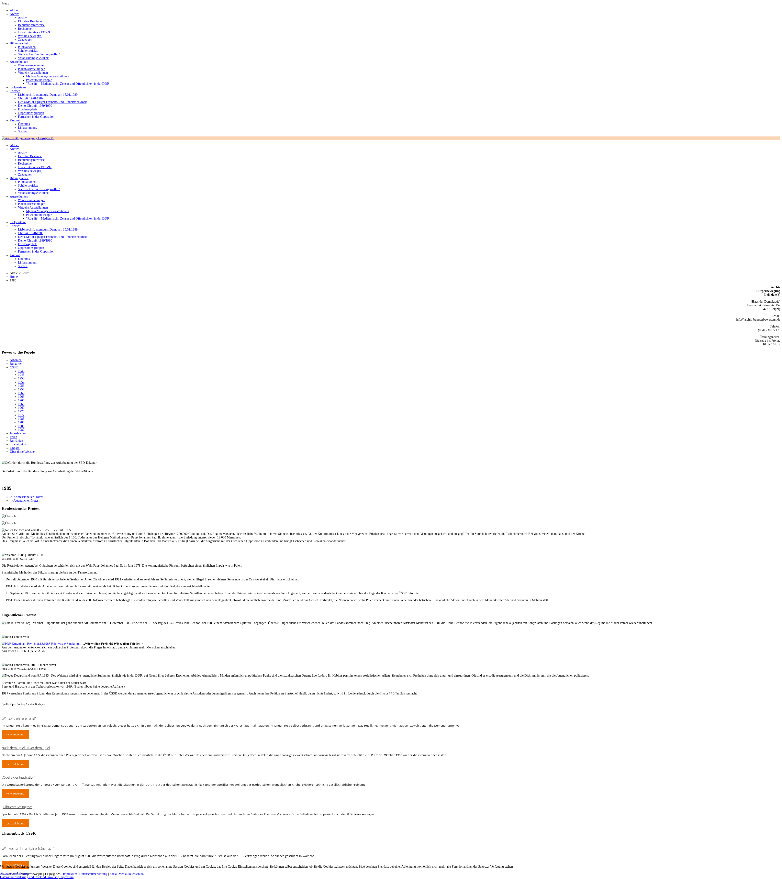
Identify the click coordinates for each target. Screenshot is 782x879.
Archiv (14, 14)
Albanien (16, 360)
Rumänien (16, 440)
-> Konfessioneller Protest (26, 497)
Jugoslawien (18, 433)
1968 (21, 404)
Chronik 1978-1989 (30, 98)
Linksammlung (27, 127)
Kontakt (15, 120)
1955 (21, 389)
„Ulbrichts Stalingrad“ (17, 807)
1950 (21, 378)
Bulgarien (16, 363)
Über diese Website (22, 451)
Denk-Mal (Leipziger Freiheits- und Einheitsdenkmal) (52, 102)
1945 (21, 371)
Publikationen (27, 47)
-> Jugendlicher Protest (24, 500)
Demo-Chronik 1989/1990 (35, 105)
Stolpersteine (18, 87)
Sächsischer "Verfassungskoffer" (39, 54)
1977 (21, 415)
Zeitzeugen (25, 39)
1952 (21, 382)
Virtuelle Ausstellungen (33, 72)
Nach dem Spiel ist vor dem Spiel (26, 748)
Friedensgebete (27, 109)
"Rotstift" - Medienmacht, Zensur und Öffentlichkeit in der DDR (67, 83)
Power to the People (39, 80)
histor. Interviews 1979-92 (35, 32)
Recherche (25, 28)
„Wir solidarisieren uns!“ (19, 718)
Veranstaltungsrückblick (33, 58)
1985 (21, 418)
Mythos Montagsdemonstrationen (47, 76)
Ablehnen (22, 873)
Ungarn (15, 448)
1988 (21, 422)
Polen (13, 437)
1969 (21, 407)
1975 (21, 411)
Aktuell (14, 10)
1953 (21, 385)
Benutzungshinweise (31, 25)
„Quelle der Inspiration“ (18, 777)
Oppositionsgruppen (31, 113)
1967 (21, 400)
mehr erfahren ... (15, 734)
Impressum (66, 877)
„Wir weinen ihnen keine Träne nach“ (28, 848)
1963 (21, 396)
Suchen (22, 131)
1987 (21, 429)
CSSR (14, 367)
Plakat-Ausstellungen (31, 69)
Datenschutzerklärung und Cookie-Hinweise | (29, 877)
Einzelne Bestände (30, 21)
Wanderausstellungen (31, 65)
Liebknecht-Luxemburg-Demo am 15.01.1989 (48, 94)
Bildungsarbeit (19, 43)
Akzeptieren (8, 873)
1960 (21, 393)
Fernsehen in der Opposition (36, 116)
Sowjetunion (18, 444)
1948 (21, 374)
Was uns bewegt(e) (30, 36)
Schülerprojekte (28, 50)
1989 (21, 426)
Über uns (24, 124)
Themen (15, 91)
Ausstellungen (19, 61)
